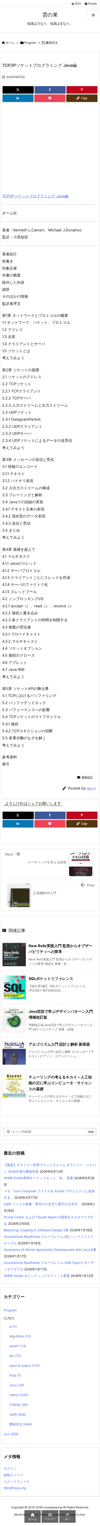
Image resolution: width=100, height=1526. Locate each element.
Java (16, 1385)
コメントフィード (17, 1481)
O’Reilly (18, 1405)
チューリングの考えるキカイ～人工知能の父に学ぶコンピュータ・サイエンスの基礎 (60, 1083)
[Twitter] (18, 90)
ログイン (10, 1468)
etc (15, 1356)
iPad (15, 1375)
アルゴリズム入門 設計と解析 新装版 (59, 1044)
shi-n (91, 788)
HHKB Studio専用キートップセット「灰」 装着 (38, 1178)
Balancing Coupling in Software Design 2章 (36, 1230)
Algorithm (20, 1336)
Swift (17, 1414)
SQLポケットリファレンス (51, 978)
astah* (17, 1346)
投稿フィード (13, 1475)
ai (13, 1326)
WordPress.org (15, 1488)
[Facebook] (50, 90)
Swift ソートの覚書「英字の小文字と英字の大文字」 (42, 1204)
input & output (24, 1365)
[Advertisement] (41, 145)
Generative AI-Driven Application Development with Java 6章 (50, 1250)
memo (18, 1395)
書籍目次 (52, 42)
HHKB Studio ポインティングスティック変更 (37, 1276)
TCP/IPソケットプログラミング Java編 (35, 196)
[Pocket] (49, 98)
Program (30, 42)
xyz (11, 1434)
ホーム (10, 42)
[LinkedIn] (18, 98)
